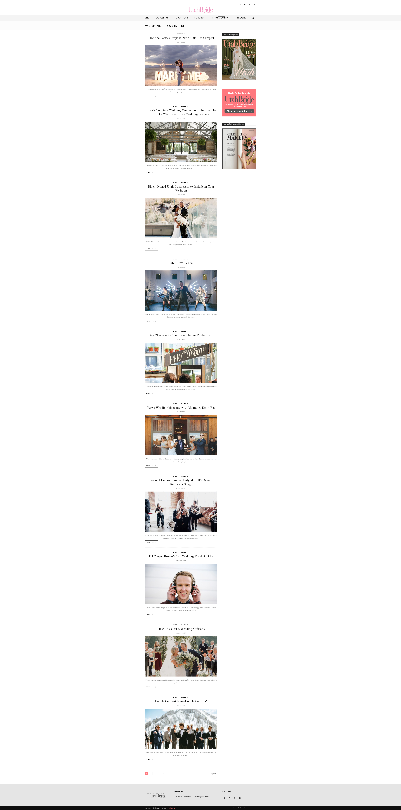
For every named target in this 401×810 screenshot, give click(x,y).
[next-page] (168, 773)
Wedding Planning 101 (180, 106)
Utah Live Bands (181, 263)
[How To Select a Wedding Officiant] (181, 656)
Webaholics (205, 797)
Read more (150, 96)
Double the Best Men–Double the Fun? (181, 701)
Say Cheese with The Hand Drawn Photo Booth (181, 335)
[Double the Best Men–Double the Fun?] (181, 729)
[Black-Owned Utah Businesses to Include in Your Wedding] (181, 218)
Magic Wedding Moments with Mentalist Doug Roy (181, 407)
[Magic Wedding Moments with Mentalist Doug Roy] (181, 435)
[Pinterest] (250, 4)
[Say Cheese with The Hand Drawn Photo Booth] (181, 363)
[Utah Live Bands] (181, 290)
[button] (252, 17)
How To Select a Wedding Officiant (181, 629)
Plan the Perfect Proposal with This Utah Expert (181, 38)
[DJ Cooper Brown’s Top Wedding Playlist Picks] (181, 584)
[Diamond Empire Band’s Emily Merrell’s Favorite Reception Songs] (181, 512)
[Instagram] (245, 4)
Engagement (180, 34)
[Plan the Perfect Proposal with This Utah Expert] (181, 65)
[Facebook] (240, 4)
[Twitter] (254, 4)
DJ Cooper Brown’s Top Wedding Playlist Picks (181, 556)
